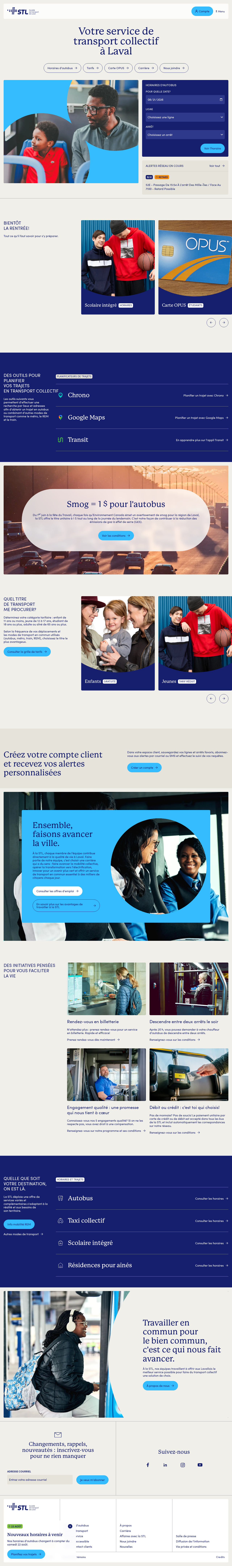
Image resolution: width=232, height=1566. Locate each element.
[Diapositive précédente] (211, 322)
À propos (126, 1525)
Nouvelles (126, 1546)
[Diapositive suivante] (223, 322)
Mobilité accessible (76, 1541)
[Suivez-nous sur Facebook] (148, 1465)
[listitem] (142, 395)
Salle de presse (186, 1536)
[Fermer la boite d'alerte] (70, 1526)
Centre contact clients (78, 1546)
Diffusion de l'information (192, 1541)
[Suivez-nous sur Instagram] (183, 1465)
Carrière (125, 1530)
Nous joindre (128, 1541)
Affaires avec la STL (133, 1536)
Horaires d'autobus (76, 1525)
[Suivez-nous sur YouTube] (200, 1465)
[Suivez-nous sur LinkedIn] (165, 1465)
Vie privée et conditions (191, 1546)
